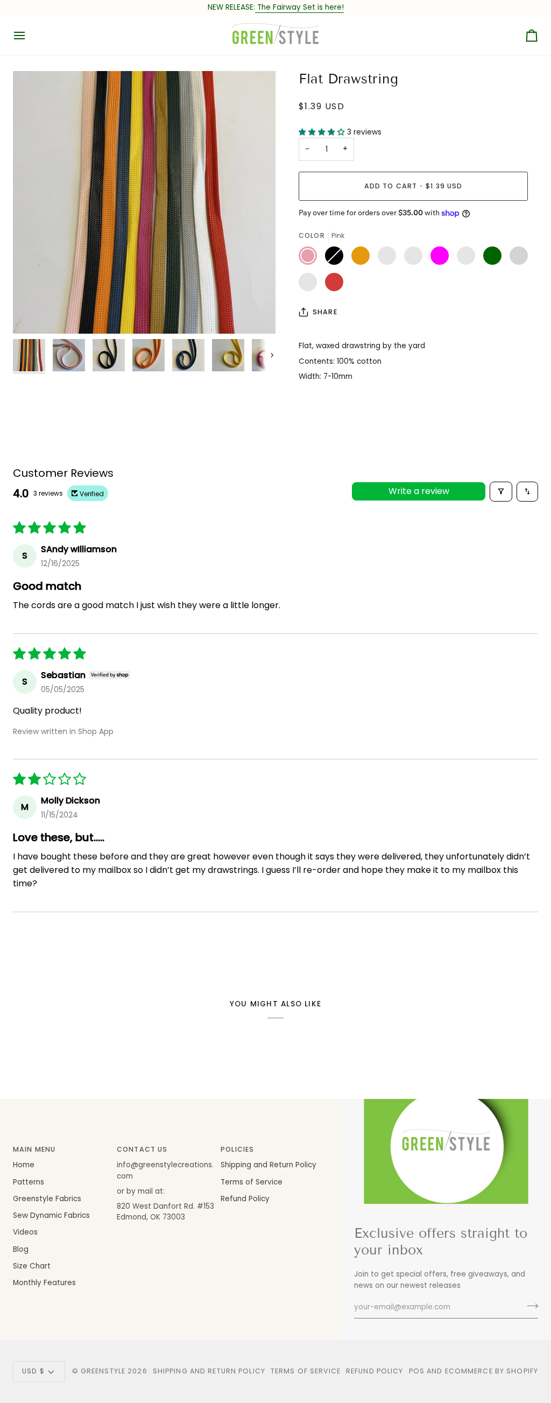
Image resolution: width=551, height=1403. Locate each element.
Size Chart (32, 1266)
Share (325, 311)
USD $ (33, 1371)
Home (23, 1165)
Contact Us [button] (142, 1149)
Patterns (28, 1182)
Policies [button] (237, 1149)
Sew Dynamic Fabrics (51, 1215)
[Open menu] (29, 35)
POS (417, 1371)
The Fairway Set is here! (299, 7)
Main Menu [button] (34, 1149)
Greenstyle (103, 1371)
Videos (25, 1232)
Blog (21, 1249)
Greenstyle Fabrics (47, 1199)
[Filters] (501, 492)
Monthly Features (44, 1283)
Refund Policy (245, 1199)
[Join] (529, 1306)
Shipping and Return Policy (268, 1165)
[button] (323, 132)
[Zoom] (144, 202)
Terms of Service (251, 1182)
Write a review (418, 491)
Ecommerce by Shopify (492, 1371)
